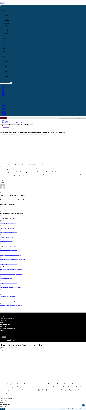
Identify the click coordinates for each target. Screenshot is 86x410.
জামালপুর (4, 51)
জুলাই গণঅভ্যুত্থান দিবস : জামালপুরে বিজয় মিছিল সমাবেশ (8, 232)
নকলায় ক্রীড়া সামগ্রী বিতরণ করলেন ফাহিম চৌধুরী (8, 218)
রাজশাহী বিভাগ (7, 30)
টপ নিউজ (3, 89)
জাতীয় (4, 10)
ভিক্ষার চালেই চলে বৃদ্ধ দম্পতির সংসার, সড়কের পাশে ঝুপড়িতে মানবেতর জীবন (12, 199)
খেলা (3, 35)
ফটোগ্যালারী (4, 337)
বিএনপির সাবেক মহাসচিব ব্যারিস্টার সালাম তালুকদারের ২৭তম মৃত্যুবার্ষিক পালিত (11, 305)
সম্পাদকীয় (6, 76)
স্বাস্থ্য (6, 79)
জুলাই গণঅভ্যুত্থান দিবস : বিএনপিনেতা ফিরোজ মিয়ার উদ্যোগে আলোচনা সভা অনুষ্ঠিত (12, 259)
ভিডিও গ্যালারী (4, 336)
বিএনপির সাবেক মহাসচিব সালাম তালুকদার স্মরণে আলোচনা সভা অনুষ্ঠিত (10, 309)
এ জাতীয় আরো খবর (3, 191)
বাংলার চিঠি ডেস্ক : (6, 127)
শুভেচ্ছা (6, 71)
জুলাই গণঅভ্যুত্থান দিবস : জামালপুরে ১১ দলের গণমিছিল (8, 250)
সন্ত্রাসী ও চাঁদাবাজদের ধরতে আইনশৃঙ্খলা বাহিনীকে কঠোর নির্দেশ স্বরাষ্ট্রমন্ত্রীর (62, 118)
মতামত (6, 66)
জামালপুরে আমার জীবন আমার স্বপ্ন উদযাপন (6, 241)
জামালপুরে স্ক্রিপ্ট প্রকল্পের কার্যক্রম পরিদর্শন (6, 237)
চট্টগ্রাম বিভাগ (7, 20)
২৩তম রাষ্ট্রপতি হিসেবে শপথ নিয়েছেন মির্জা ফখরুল (7, 296)
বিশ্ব (3, 43)
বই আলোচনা (6, 61)
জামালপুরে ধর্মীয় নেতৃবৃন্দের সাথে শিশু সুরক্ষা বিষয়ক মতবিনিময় (8, 264)
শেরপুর (6, 74)
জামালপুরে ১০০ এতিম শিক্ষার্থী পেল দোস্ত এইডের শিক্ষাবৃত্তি (10, 209)
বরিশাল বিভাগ (7, 23)
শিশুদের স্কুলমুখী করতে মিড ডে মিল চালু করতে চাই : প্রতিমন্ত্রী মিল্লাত (10, 255)
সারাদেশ (4, 13)
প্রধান (3, 91)
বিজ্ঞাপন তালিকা (4, 335)
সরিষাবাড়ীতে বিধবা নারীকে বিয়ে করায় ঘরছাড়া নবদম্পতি (8, 223)
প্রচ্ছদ (4, 7)
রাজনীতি (4, 46)
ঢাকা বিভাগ (6, 15)
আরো (3, 58)
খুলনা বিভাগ (6, 18)
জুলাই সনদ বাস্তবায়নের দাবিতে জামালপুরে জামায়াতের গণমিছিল (9, 228)
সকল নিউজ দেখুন (2, 190)
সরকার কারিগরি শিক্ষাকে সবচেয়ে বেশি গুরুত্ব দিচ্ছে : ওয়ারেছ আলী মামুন (11, 213)
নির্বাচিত (3, 90)
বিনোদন (4, 38)
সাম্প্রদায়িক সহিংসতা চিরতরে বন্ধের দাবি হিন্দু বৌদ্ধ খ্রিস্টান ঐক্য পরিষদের (12, 122)
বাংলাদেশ (4, 41)
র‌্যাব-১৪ (4, 48)
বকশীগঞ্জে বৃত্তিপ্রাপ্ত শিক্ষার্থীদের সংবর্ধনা (7, 204)
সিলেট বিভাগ (6, 33)
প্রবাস (4, 56)
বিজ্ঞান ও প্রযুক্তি (7, 63)
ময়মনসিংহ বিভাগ (7, 25)
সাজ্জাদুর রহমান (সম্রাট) (10, 340)
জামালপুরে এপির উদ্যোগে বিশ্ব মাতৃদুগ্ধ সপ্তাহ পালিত (8, 246)
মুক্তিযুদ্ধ (6, 69)
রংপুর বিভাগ (6, 28)
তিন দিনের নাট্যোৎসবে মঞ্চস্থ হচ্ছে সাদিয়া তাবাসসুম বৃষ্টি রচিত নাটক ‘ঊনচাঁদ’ (11, 300)
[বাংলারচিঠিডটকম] (3, 2)
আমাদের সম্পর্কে (4, 334)
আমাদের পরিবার (4, 332)
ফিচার (3, 53)
